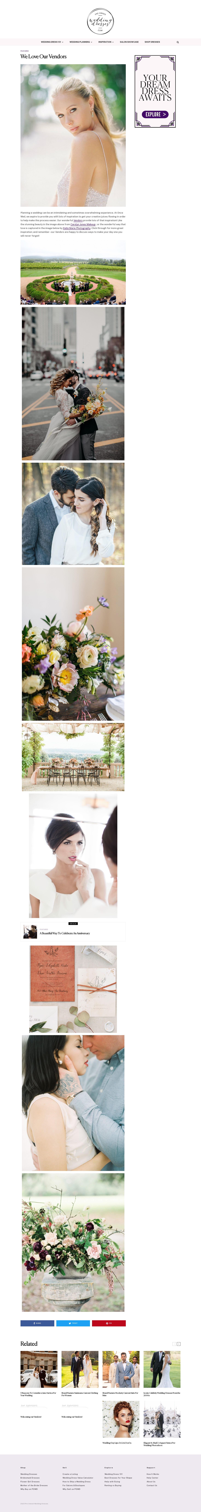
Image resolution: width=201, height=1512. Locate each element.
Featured (25, 51)
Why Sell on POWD (71, 1489)
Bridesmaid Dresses (30, 1478)
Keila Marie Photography (76, 228)
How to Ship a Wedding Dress (77, 1482)
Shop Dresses (152, 42)
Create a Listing (70, 1474)
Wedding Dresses (29, 1474)
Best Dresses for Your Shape (118, 1478)
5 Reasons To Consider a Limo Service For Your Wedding (38, 1394)
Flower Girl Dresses (30, 1482)
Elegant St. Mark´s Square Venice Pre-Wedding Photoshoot (159, 1444)
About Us (151, 1482)
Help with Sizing (112, 1482)
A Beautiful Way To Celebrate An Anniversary (65, 933)
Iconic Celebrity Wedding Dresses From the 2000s (162, 1394)
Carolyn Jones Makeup (83, 224)
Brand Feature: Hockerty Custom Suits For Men (120, 1394)
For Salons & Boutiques (74, 1485)
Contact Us (152, 1485)
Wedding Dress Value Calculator (78, 1478)
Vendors (78, 220)
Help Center (152, 1478)
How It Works (153, 1474)
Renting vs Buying (113, 1485)
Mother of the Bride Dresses (34, 1485)
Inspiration (104, 42)
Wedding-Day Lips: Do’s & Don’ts (117, 1443)
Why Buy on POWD (29, 1489)
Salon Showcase (129, 42)
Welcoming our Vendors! (31, 1417)
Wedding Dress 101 (51, 42)
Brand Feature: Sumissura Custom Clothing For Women (80, 1394)
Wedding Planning (80, 42)
